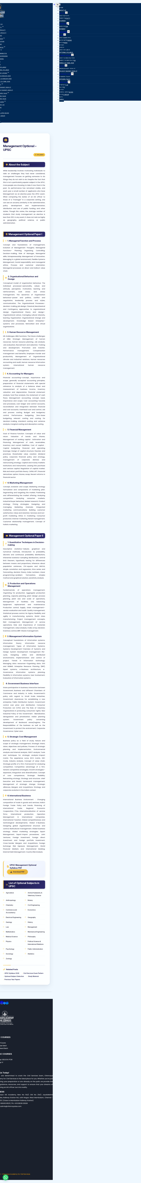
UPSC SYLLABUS (64, 50)
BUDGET (62, 66)
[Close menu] (59, 5)
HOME (61, 8)
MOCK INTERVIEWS (65, 40)
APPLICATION (63, 26)
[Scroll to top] (54, 5)
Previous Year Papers (12, 979)
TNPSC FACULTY (64, 18)
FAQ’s (61, 97)
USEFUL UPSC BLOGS (66, 92)
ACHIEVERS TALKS (65, 74)
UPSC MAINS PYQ (65, 38)
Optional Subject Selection (14, 976)
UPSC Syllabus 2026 (11, 973)
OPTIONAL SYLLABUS (66, 52)
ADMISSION (63, 24)
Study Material (33, 976)
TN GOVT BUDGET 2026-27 (68, 71)
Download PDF (18, 872)
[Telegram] (7, 1003)
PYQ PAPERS (63, 43)
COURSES (62, 21)
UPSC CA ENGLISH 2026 (67, 58)
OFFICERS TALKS (64, 79)
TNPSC (61, 99)
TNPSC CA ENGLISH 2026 (67, 60)
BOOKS (61, 45)
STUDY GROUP (64, 94)
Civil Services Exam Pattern (33, 973)
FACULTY (62, 13)
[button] (5, 1177)
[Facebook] (1, 1003)
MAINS (61, 35)
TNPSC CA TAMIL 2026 (66, 63)
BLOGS (61, 90)
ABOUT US (62, 10)
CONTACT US (63, 85)
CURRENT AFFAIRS (65, 55)
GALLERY (62, 87)
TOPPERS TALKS (64, 77)
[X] (4, 1003)
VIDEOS (61, 47)
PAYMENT (62, 29)
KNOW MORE (63, 82)
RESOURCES (63, 32)
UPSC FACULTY (64, 16)
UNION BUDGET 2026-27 (67, 69)
